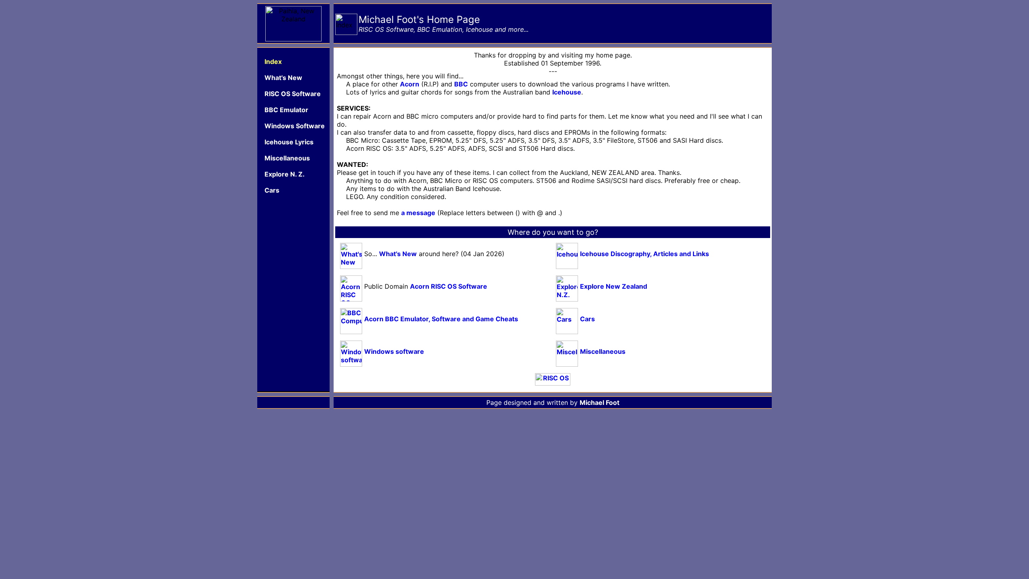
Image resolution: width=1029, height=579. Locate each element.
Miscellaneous (602, 351)
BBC (461, 84)
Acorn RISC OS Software (448, 286)
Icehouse (566, 92)
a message (418, 213)
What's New (398, 254)
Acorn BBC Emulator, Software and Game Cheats (441, 319)
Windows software (394, 351)
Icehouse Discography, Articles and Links (644, 254)
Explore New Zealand (613, 286)
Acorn (409, 84)
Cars (587, 319)
